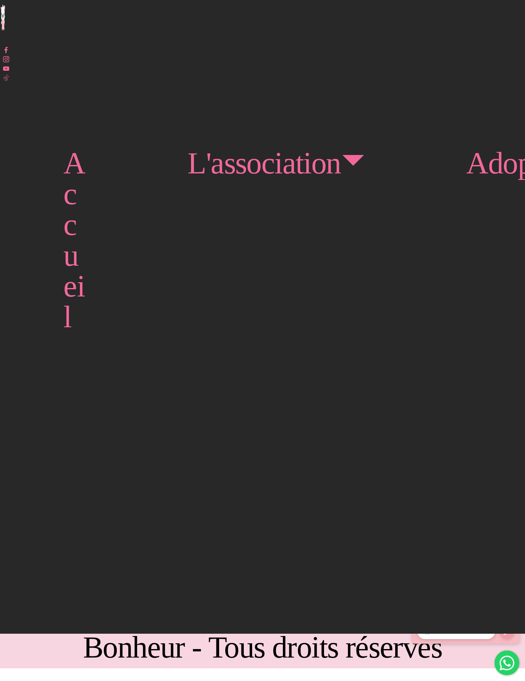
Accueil (74, 240)
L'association (264, 163)
